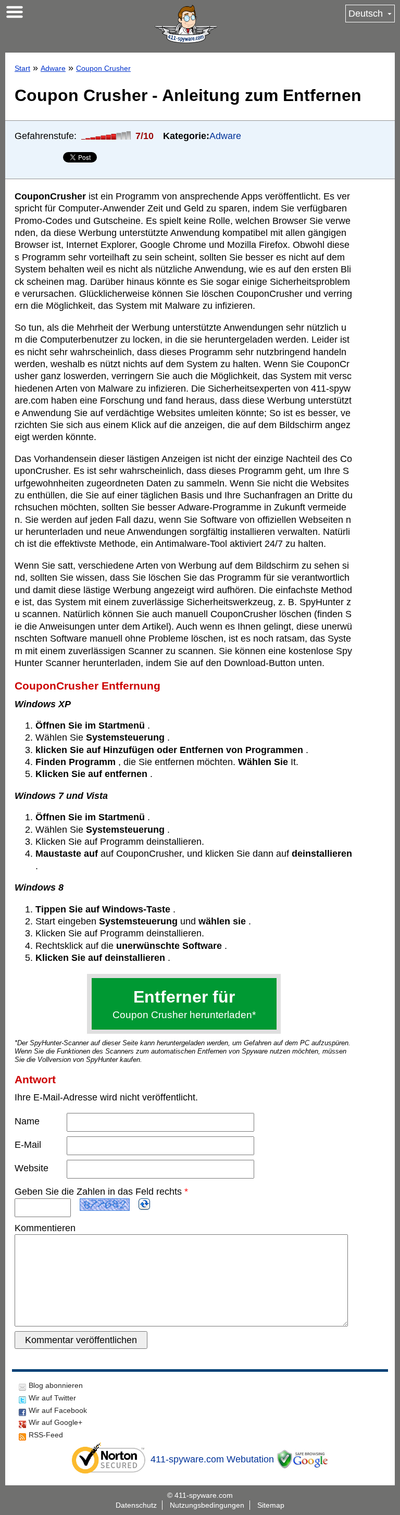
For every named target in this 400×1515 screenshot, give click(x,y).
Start (22, 68)
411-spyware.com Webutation (212, 1459)
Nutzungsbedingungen (207, 1505)
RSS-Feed (46, 1435)
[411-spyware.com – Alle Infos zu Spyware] (186, 24)
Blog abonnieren (56, 1385)
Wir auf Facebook (58, 1410)
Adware (53, 68)
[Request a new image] (144, 1204)
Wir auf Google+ (55, 1422)
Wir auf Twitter (52, 1398)
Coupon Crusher (103, 68)
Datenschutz (136, 1505)
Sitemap (270, 1505)
